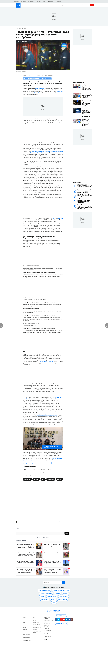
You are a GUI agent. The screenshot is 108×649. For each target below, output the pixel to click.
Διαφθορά (36, 479)
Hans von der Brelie (27, 73)
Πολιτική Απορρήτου (48, 626)
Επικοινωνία (46, 628)
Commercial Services (48, 620)
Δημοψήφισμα (44, 599)
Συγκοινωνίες (27, 479)
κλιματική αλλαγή (64, 596)
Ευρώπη (34, 5)
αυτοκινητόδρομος (39, 88)
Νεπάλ (54, 602)
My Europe (24, 28)
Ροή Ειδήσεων (26, 5)
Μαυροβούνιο (51, 479)
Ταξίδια (50, 5)
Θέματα (24, 615)
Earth (65, 5)
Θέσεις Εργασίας (47, 630)
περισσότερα (47, 615)
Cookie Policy (47, 625)
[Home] (16, 28)
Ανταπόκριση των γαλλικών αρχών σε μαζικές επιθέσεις (34, 474)
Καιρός (34, 620)
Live (92, 5)
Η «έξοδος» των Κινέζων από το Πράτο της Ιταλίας (33, 472)
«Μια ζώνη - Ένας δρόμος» (46, 361)
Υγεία (69, 5)
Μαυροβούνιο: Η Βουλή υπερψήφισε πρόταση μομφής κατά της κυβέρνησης (38, 469)
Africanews (35, 629)
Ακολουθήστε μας (37, 624)
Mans (54, 218)
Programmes (25, 632)
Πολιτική (59, 479)
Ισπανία (53, 599)
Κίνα (43, 479)
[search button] (56, 2)
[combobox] (62, 2)
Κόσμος (39, 5)
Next (55, 5)
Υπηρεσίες (35, 615)
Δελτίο (34, 619)
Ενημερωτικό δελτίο (60, 623)
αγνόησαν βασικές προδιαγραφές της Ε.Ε (47, 415)
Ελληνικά (17, 1)
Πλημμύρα (57, 593)
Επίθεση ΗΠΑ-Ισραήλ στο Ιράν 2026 (61, 590)
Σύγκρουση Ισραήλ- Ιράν (44, 590)
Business (44, 5)
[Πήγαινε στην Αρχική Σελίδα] (18, 5)
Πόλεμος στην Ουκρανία (46, 593)
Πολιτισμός (60, 5)
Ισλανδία (65, 593)
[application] (43, 55)
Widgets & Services (37, 627)
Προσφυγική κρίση (62, 599)
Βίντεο (24, 631)
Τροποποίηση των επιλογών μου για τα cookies (48, 638)
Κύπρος (42, 596)
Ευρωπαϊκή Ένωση (52, 596)
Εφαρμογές (35, 625)
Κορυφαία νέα (78, 82)
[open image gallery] (43, 438)
